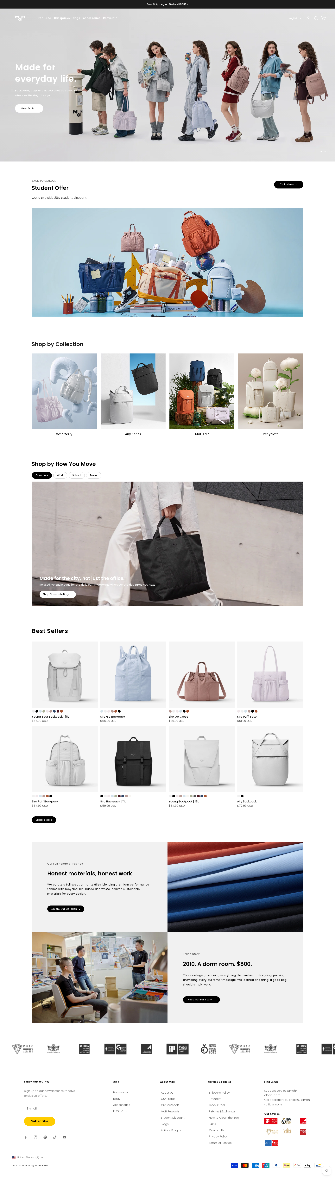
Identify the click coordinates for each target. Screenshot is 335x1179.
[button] (27, 1157)
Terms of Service (220, 1143)
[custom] (25, 1137)
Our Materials (170, 1105)
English (293, 18)
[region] (167, 85)
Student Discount (173, 1118)
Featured (44, 18)
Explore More (44, 819)
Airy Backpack (247, 801)
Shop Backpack (32, 100)
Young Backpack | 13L (184, 801)
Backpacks (62, 18)
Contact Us (216, 1130)
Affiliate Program (172, 1130)
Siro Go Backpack (112, 716)
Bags (76, 18)
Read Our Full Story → (201, 999)
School (76, 475)
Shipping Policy (219, 1093)
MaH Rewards (170, 1111)
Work (60, 475)
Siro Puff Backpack (45, 801)
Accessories (91, 18)
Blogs (165, 1124)
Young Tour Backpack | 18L (50, 716)
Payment (215, 1099)
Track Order (217, 1105)
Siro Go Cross (178, 716)
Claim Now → (289, 184)
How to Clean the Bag (224, 1118)
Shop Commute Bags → (58, 594)
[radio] (33, 711)
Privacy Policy (218, 1136)
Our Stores (168, 1099)
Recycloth (110, 18)
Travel (94, 475)
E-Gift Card (120, 1111)
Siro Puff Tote (247, 716)
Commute (41, 475)
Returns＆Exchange (222, 1111)
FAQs (212, 1124)
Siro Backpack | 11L (113, 801)
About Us (167, 1093)
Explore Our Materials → (66, 909)
